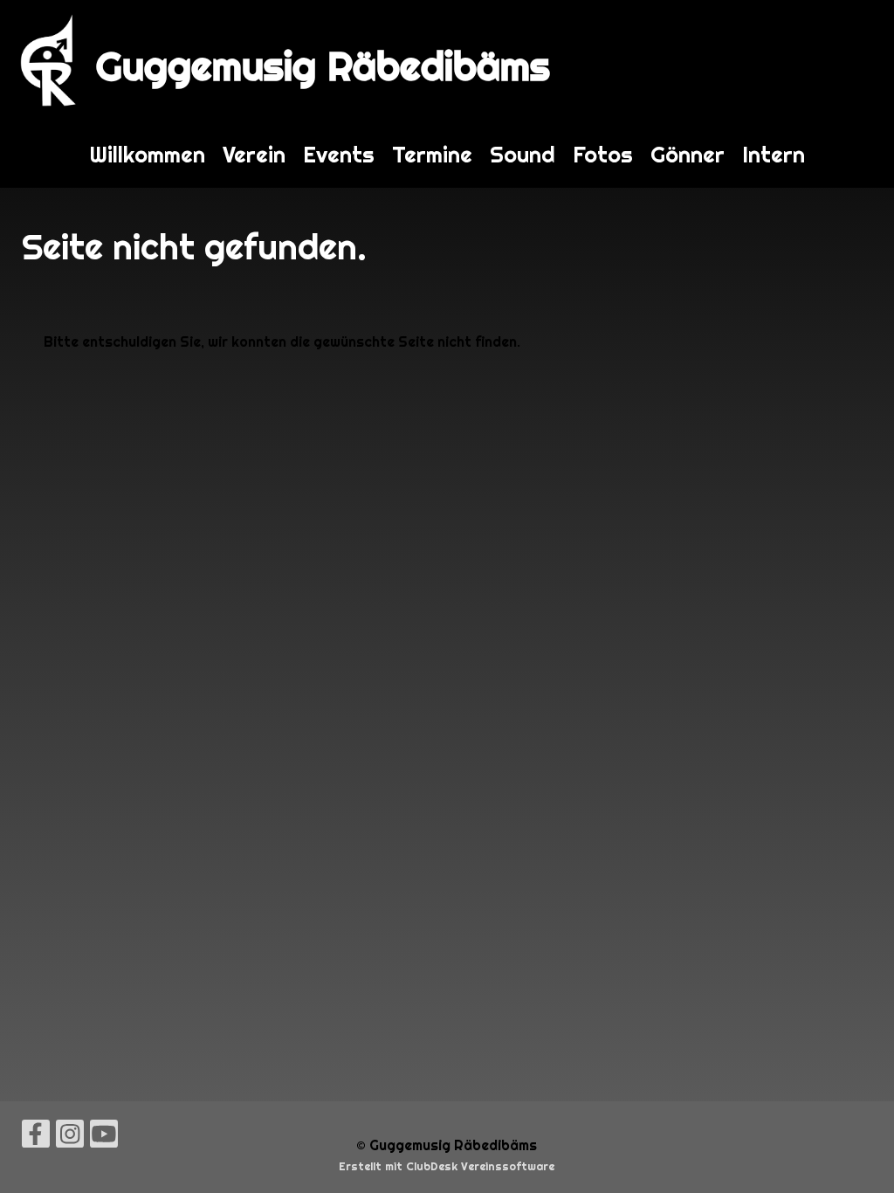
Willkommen (147, 155)
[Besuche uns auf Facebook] (36, 1137)
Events (339, 155)
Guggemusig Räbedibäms (323, 66)
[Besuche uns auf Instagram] (70, 1137)
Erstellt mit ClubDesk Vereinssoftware (446, 1166)
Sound (522, 155)
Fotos (603, 155)
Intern (773, 155)
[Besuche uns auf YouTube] (104, 1137)
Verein (254, 155)
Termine (432, 155)
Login (858, 61)
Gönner (687, 155)
